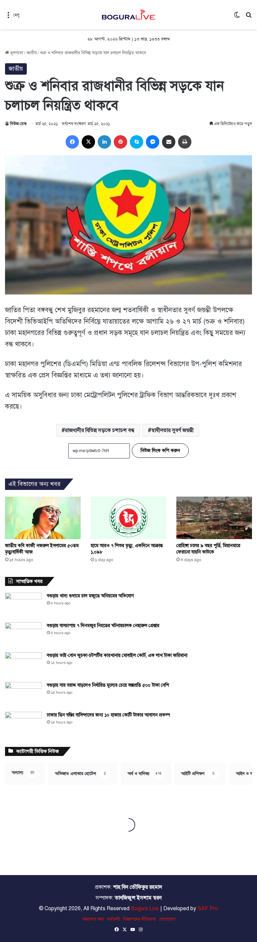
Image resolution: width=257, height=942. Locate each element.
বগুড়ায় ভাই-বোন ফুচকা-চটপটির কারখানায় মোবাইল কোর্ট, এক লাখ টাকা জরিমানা (117, 655)
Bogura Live (145, 908)
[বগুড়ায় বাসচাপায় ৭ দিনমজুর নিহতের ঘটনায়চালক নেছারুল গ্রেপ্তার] (23, 635)
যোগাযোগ (167, 919)
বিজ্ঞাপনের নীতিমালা (139, 919)
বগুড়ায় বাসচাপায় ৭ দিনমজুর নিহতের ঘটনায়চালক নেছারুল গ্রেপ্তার (103, 625)
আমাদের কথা (93, 919)
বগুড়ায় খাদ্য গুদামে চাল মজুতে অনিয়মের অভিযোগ (90, 596)
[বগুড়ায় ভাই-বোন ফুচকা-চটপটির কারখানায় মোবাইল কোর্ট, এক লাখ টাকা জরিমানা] (23, 664)
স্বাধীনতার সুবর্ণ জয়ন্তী (172, 430)
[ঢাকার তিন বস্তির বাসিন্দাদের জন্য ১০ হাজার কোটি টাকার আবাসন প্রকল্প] (23, 724)
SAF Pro (207, 908)
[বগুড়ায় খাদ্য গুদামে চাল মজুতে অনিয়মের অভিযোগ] (23, 605)
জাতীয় (31, 53)
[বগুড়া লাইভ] (128, 14)
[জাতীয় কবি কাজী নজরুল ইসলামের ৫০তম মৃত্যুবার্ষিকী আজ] (43, 518)
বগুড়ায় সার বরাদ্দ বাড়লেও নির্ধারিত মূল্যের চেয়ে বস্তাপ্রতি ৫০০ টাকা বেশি (108, 685)
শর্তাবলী (113, 919)
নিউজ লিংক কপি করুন (160, 450)
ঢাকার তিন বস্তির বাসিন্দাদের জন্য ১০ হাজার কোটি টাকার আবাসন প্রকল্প (108, 715)
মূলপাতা (16, 53)
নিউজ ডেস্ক (18, 123)
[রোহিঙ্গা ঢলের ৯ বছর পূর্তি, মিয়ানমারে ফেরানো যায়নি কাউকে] (214, 518)
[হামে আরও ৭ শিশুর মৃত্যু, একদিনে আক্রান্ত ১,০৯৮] (128, 518)
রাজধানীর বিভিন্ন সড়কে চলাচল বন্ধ (100, 430)
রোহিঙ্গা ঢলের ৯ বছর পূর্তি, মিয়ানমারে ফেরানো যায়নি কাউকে (208, 549)
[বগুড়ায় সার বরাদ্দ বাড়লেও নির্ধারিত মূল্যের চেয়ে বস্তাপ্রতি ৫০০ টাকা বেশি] (23, 694)
